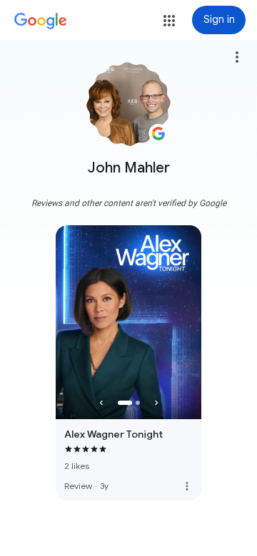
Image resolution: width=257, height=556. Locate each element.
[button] (169, 20)
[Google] (40, 21)
